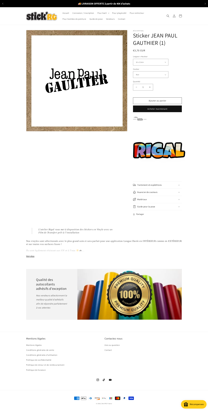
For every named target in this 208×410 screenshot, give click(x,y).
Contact (108, 350)
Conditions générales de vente (40, 350)
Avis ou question (112, 345)
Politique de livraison (36, 370)
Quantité (136, 81)
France (109, 403)
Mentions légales (34, 345)
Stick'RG (104, 403)
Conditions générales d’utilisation (41, 355)
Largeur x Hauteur (140, 56)
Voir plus (30, 256)
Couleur (136, 69)
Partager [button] (140, 214)
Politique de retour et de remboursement (45, 365)
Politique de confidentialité (38, 360)
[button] (103, 13)
